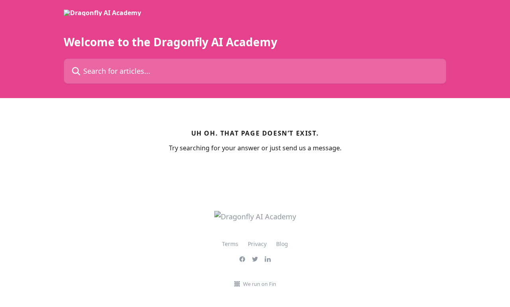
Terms (230, 244)
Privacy (257, 244)
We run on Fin (259, 283)
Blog (282, 244)
